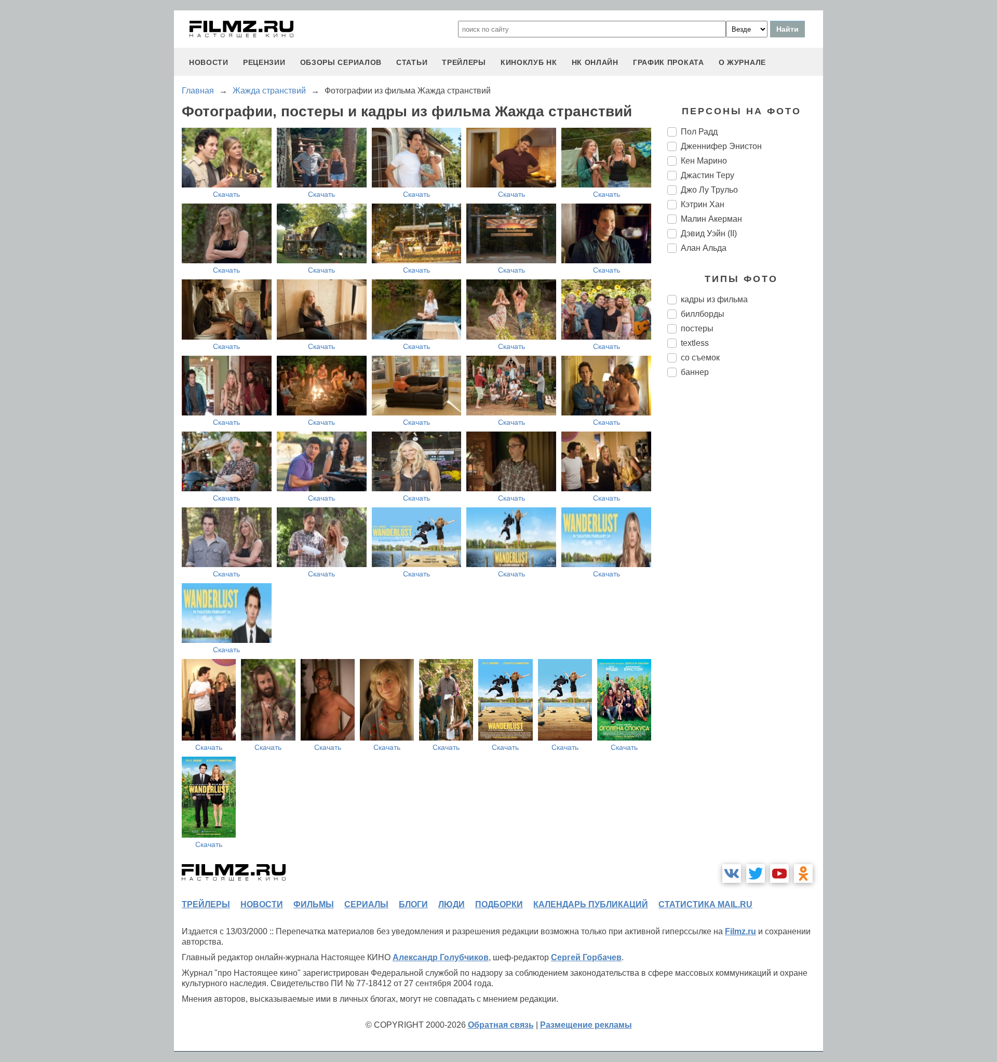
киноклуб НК (529, 62)
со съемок (700, 357)
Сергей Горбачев (586, 957)
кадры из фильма (714, 299)
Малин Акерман (711, 218)
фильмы (313, 904)
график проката (668, 62)
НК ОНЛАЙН (595, 62)
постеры (697, 328)
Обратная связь (501, 1024)
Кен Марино (704, 160)
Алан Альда (703, 248)
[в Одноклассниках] (803, 873)
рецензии (264, 62)
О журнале (742, 62)
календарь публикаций (590, 904)
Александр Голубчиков (441, 957)
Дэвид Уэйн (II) (709, 233)
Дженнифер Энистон (721, 146)
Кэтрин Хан (702, 204)
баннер (695, 372)
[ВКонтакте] (731, 873)
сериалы (366, 904)
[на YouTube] (779, 873)
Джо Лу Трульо (709, 189)
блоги (413, 904)
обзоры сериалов (341, 62)
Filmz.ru (740, 931)
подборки (499, 904)
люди (451, 904)
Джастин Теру (707, 175)
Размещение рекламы (586, 1024)
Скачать (226, 194)
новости (208, 62)
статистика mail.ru (705, 904)
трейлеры (464, 62)
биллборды (702, 314)
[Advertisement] (745, 559)
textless (695, 343)
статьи (411, 62)
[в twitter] (755, 873)
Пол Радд (699, 131)
